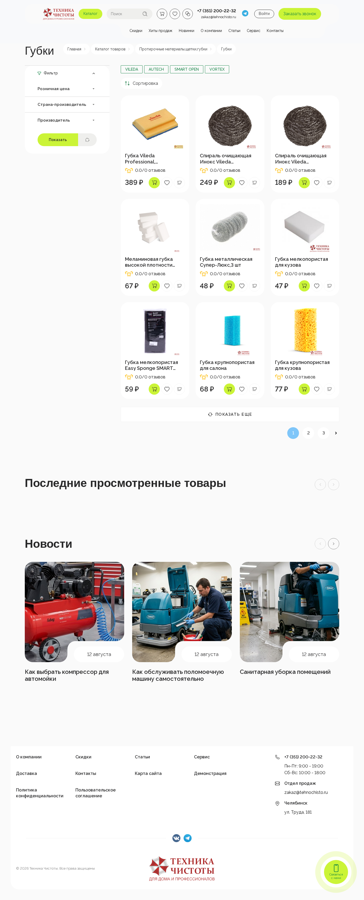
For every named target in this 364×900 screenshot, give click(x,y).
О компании (29, 756)
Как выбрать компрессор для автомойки (67, 675)
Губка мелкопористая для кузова (301, 262)
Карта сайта (148, 773)
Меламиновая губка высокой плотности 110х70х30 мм (149, 262)
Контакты (85, 773)
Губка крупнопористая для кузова (302, 365)
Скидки (83, 756)
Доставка (26, 773)
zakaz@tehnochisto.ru (218, 17)
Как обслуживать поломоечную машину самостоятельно (178, 675)
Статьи (142, 756)
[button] (333, 543)
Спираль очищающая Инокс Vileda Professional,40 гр (300, 159)
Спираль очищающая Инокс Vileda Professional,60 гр (225, 159)
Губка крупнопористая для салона (227, 365)
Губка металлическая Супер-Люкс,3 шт (226, 262)
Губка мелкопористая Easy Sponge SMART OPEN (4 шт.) (151, 365)
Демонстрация (210, 773)
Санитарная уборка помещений (285, 672)
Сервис (202, 756)
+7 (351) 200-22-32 (216, 10)
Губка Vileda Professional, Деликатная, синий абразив (148, 159)
